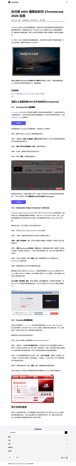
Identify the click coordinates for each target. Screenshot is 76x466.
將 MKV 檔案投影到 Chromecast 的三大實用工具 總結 (27, 94)
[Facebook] (13, 457)
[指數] (13, 2)
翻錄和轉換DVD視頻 (16, 117)
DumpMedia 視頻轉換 (17, 112)
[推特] (9, 457)
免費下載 (18, 123)
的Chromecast (27, 325)
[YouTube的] (17, 457)
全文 (12, 96)
